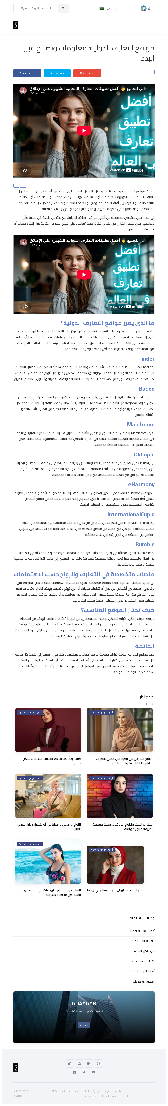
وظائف (54, 1091)
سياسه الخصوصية (101, 1091)
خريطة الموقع (119, 1091)
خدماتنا (82, 1096)
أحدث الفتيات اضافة (144, 930)
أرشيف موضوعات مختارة (30, 712)
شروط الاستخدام (108, 1096)
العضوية (93, 1096)
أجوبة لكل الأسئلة (144, 951)
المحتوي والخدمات (144, 981)
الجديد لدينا (66, 1091)
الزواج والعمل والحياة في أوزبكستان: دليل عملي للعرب (49, 826)
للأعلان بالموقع (82, 1091)
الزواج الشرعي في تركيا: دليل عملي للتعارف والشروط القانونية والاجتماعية (124, 760)
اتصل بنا (124, 1096)
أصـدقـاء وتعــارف (144, 971)
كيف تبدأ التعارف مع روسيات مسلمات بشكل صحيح (52, 760)
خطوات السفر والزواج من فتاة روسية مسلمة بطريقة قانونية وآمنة (123, 826)
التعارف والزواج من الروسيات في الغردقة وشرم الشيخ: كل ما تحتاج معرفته (50, 892)
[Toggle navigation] (151, 25)
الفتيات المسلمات (145, 961)
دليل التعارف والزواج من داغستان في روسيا (115, 890)
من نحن (43, 1091)
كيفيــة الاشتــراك (144, 941)
